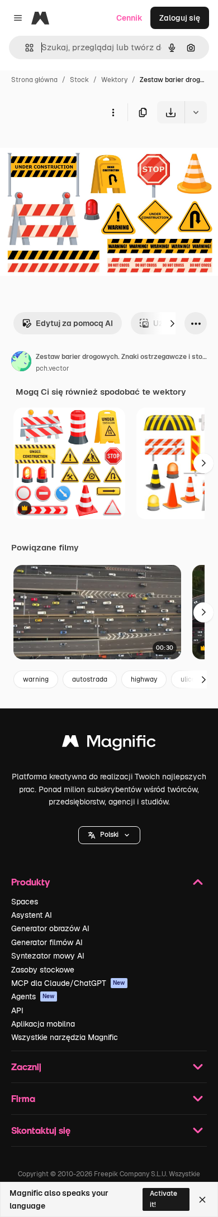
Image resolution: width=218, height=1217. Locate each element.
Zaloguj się (179, 18)
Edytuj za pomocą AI (74, 323)
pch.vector (52, 368)
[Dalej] (172, 323)
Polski (109, 834)
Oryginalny (77, 149)
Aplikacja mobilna (43, 1024)
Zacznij (26, 1066)
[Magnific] (109, 744)
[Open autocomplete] (25, 48)
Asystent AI (31, 915)
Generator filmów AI (47, 942)
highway (144, 679)
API (17, 1010)
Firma (23, 1098)
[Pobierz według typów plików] (195, 112)
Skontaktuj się (40, 1130)
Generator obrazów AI (50, 928)
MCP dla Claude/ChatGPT (68, 983)
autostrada (89, 679)
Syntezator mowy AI (47, 956)
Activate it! (163, 1199)
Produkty (30, 882)
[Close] (202, 1199)
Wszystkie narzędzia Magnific (64, 1037)
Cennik (129, 18)
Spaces (24, 902)
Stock (79, 79)
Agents (33, 996)
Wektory (114, 79)
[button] (109, 835)
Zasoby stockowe (42, 970)
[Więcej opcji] (113, 112)
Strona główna (34, 79)
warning (36, 679)
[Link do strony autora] (21, 363)
